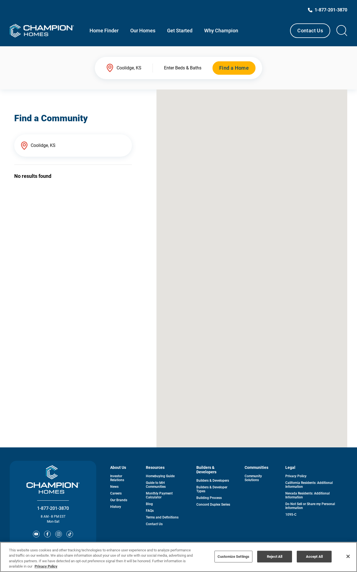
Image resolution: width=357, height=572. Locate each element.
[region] (178, 557)
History (115, 507)
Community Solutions (253, 478)
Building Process (209, 498)
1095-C (290, 515)
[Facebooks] (47, 534)
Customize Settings (233, 556)
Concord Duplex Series (213, 504)
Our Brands (118, 500)
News (114, 487)
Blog (149, 504)
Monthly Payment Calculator (159, 495)
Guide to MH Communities (156, 485)
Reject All (274, 556)
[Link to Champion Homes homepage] (42, 30)
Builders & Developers (212, 481)
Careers (116, 493)
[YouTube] (36, 534)
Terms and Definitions (162, 517)
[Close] (348, 556)
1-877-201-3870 (53, 508)
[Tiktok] (69, 534)
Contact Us (310, 30)
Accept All (314, 556)
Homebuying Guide (160, 476)
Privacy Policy (296, 476)
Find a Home (234, 68)
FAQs (150, 511)
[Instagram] (58, 534)
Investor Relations (117, 478)
